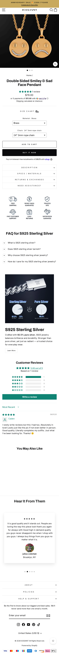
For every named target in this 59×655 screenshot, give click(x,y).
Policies (28, 592)
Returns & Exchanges (29, 180)
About (29, 585)
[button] (25, 91)
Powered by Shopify (29, 645)
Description (29, 168)
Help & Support (28, 599)
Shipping (19, 101)
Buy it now (29, 153)
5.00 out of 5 (37, 368)
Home (29, 75)
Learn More (11, 350)
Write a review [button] (29, 396)
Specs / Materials (29, 174)
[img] (8, 414)
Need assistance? (29, 186)
